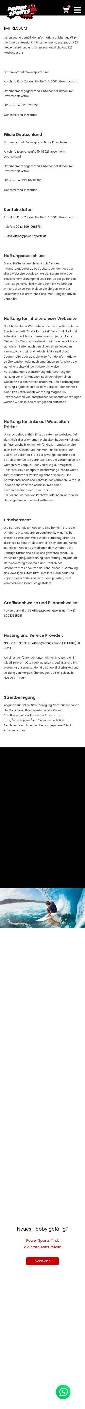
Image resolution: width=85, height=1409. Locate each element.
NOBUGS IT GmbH (15, 643)
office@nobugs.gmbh (46, 643)
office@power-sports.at (29, 236)
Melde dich (43, 1261)
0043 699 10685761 (29, 227)
